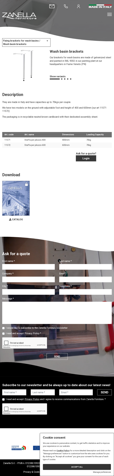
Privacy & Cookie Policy (35, 472)
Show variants (58, 76)
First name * (8, 261)
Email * (62, 273)
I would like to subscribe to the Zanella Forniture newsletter (37, 327)
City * (5, 286)
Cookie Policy (63, 450)
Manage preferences (102, 472)
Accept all (77, 467)
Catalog (17, 219)
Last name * (65, 261)
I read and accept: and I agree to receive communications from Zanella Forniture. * (56, 399)
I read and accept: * (23, 333)
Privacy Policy (32, 333)
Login (86, 158)
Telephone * (65, 286)
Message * (8, 298)
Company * (8, 273)
